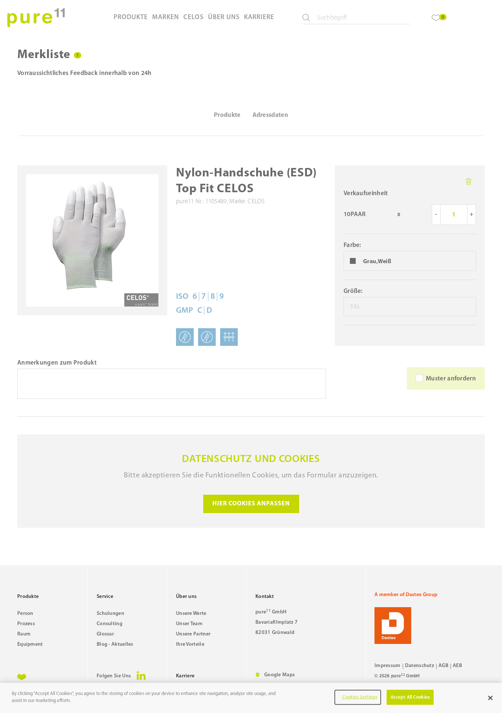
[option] (410, 261)
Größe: (353, 291)
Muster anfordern (451, 379)
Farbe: (352, 245)
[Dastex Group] (429, 625)
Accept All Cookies (410, 697)
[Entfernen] (468, 181)
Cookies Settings (359, 697)
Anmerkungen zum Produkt (57, 363)
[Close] (490, 698)
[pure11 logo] (36, 17)
